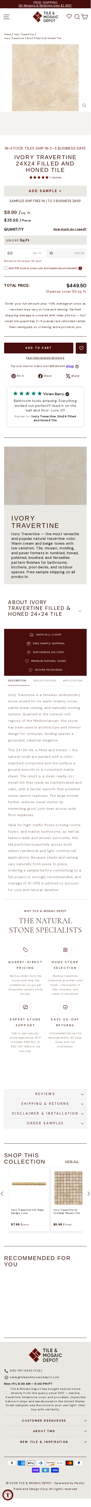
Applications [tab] (73, 680)
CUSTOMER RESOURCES (44, 1420)
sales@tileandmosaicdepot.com (34, 1377)
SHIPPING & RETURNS (45, 1104)
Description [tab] (17, 680)
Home (7, 34)
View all (72, 1161)
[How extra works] (80, 268)
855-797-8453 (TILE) (26, 1370)
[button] (40, 177)
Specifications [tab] (44, 680)
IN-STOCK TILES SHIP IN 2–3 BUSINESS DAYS (45, 148)
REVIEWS (45, 1094)
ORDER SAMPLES (45, 1123)
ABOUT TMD (44, 1431)
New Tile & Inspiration (44, 1442)
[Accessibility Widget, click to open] (7, 1494)
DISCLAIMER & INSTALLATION (45, 1113)
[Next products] (89, 1193)
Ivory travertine (24, 34)
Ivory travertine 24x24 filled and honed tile (32, 38)
